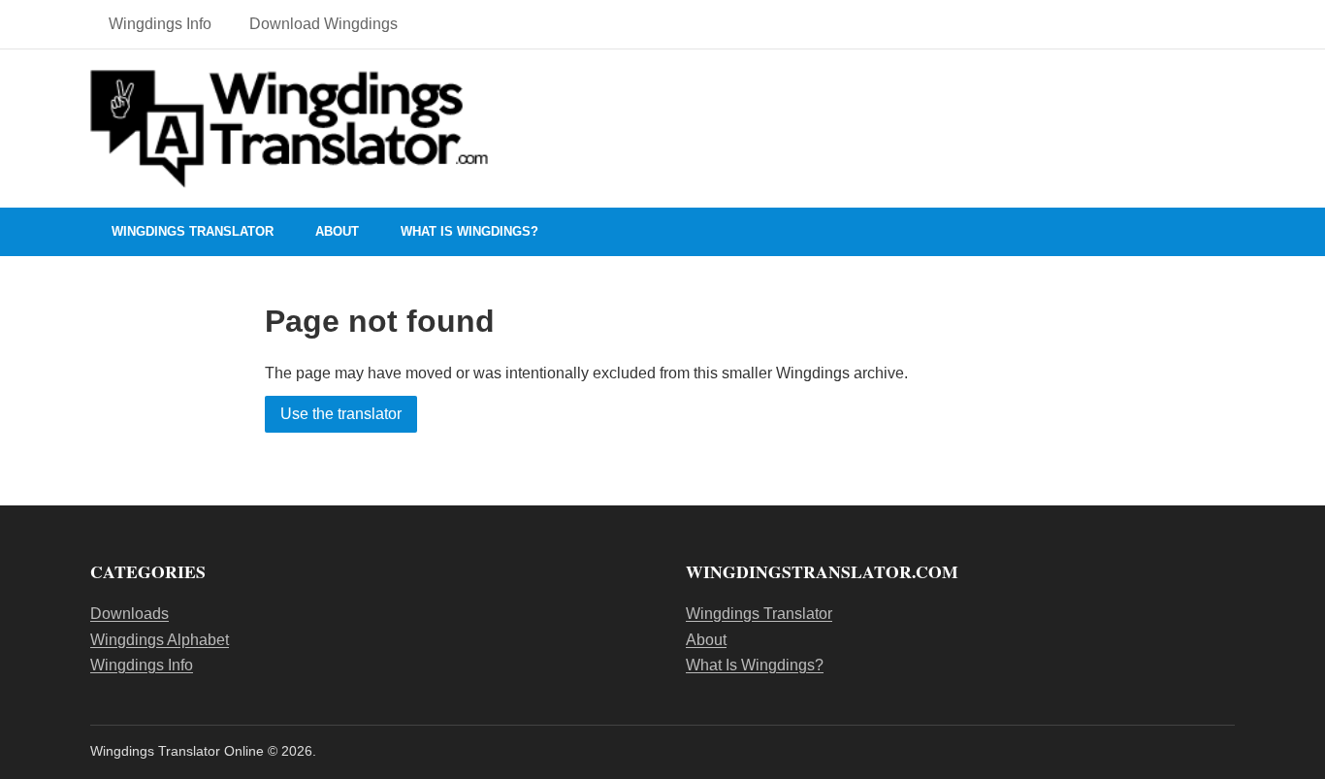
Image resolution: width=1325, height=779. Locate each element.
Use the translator (341, 414)
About (337, 231)
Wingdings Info (160, 24)
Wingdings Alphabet (159, 640)
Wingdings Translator (193, 231)
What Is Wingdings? (469, 231)
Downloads (129, 613)
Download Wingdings (323, 24)
